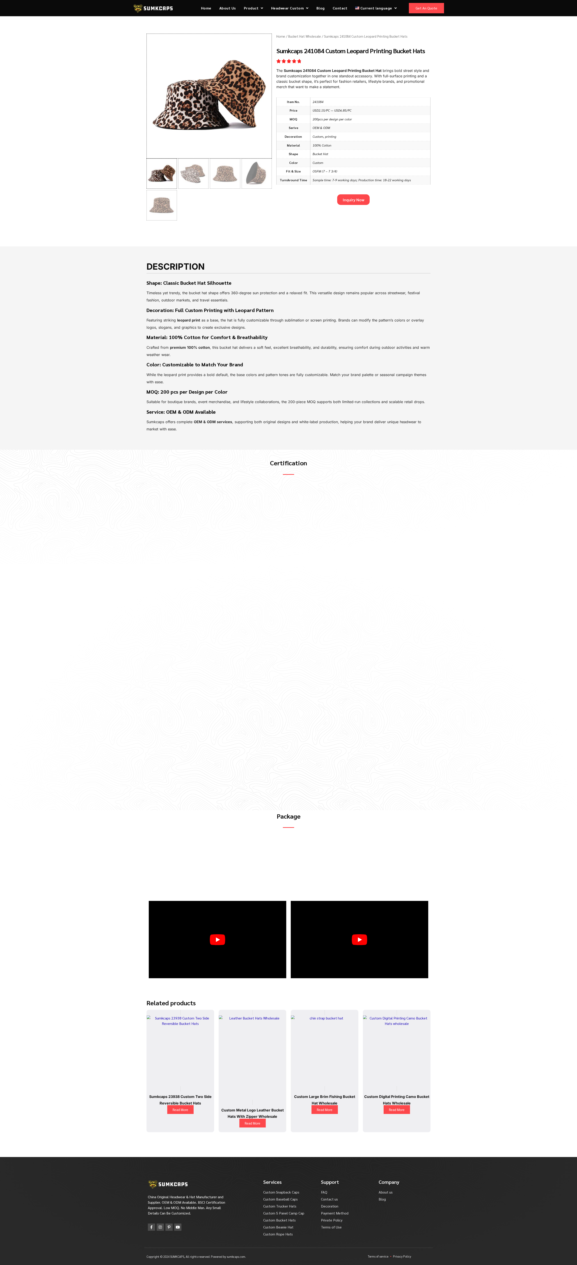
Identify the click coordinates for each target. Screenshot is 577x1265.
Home (206, 8)
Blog (320, 8)
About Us (227, 8)
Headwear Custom (287, 8)
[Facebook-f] (151, 1227)
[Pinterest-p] (169, 1227)
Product (251, 8)
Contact (340, 8)
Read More (180, 1109)
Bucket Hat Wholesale (304, 36)
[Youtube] (177, 1227)
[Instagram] (160, 1227)
